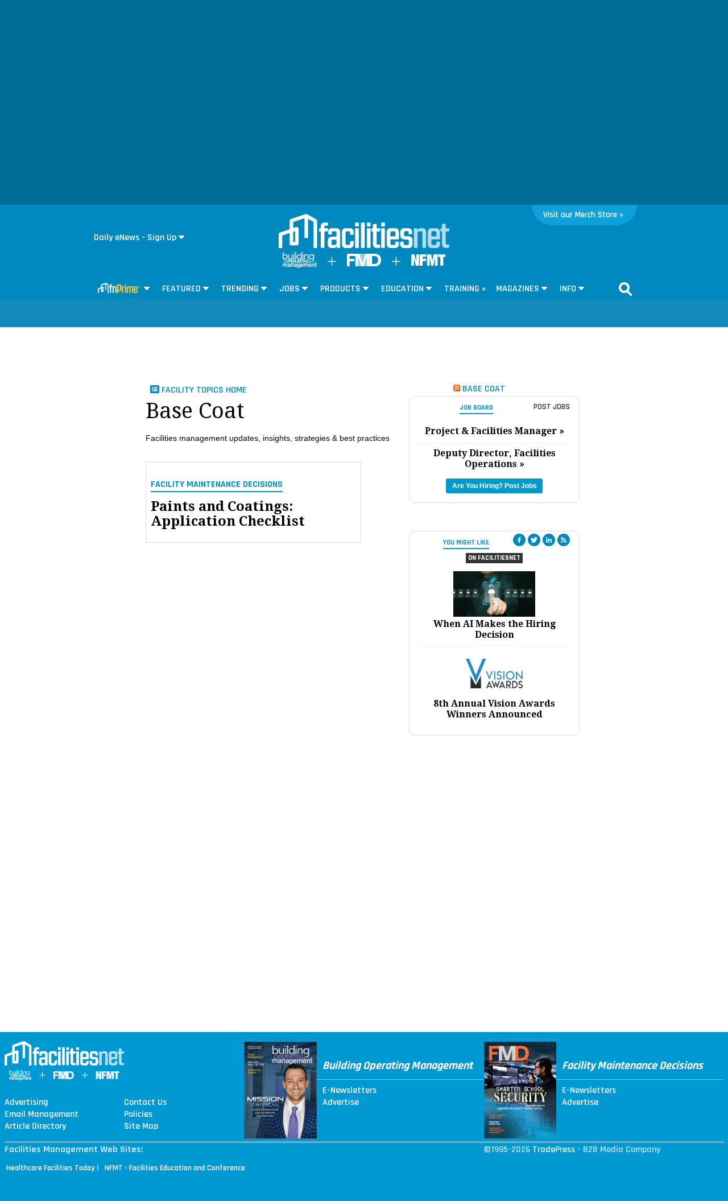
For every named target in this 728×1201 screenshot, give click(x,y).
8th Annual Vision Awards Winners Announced (494, 709)
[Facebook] (519, 540)
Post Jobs (551, 407)
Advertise (340, 1102)
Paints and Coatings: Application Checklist (228, 514)
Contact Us (145, 1102)
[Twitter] (534, 540)
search (625, 289)
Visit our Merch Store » (583, 214)
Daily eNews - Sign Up (135, 237)
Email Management (41, 1114)
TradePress (553, 1149)
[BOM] (300, 265)
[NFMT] (428, 263)
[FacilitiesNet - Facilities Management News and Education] (364, 232)
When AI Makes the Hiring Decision (494, 629)
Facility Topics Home (203, 390)
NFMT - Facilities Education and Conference (175, 1168)
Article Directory (35, 1126)
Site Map (141, 1126)
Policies (138, 1114)
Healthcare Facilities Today (50, 1168)
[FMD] (364, 264)
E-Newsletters (349, 1090)
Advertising (26, 1102)
